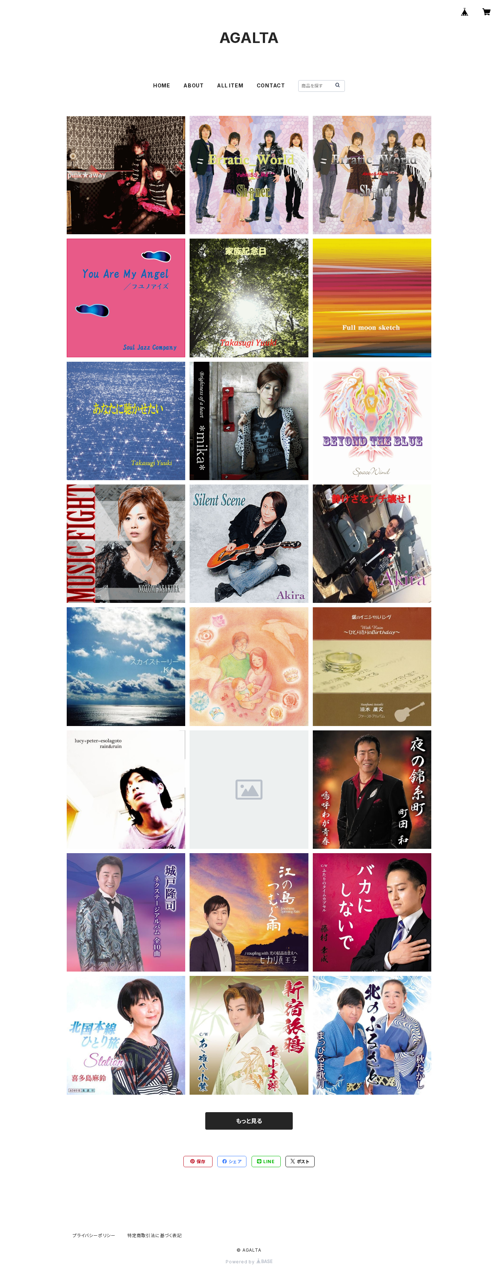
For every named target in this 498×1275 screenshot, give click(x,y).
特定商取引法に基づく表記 (154, 1235)
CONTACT (271, 85)
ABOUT (193, 85)
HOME (161, 85)
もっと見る (249, 1121)
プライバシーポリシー (94, 1235)
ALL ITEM (230, 85)
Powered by (241, 1261)
